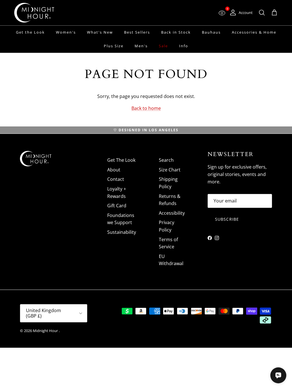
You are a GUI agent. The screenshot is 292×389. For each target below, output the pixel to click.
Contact (115, 179)
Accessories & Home (254, 32)
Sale (163, 45)
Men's (141, 45)
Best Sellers (137, 32)
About (113, 170)
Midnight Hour (46, 330)
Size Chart (170, 170)
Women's (66, 32)
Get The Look (121, 160)
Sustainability (121, 232)
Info (183, 45)
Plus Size (113, 45)
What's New (100, 32)
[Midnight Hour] (34, 12)
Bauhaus (211, 32)
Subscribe (227, 219)
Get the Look (30, 32)
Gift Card (116, 205)
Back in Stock (176, 32)
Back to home (146, 108)
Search (166, 160)
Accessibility (172, 213)
